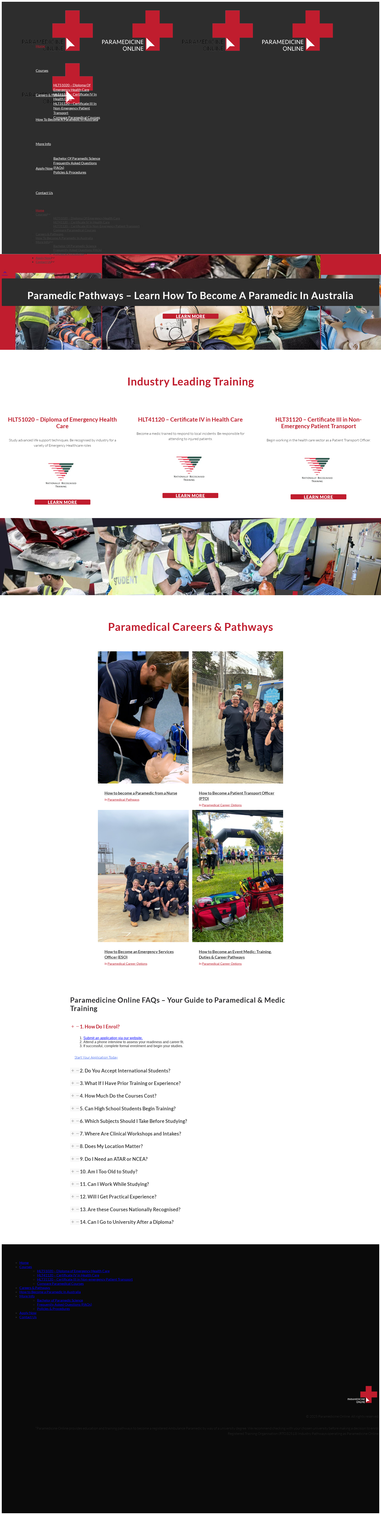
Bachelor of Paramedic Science (60, 1300)
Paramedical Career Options (222, 805)
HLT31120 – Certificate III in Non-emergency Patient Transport (85, 1279)
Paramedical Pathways (123, 799)
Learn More (190, 316)
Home (24, 1262)
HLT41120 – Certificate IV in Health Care (68, 1275)
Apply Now (27, 1313)
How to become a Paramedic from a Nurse (141, 793)
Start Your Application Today (96, 1057)
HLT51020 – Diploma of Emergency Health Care (73, 1271)
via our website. (113, 1038)
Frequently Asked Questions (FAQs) (64, 1304)
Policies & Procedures (53, 1308)
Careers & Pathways (34, 1287)
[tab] (190, 1027)
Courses (25, 1267)
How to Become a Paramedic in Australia (50, 1292)
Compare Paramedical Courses (60, 1283)
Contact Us (28, 1317)
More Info (27, 1296)
